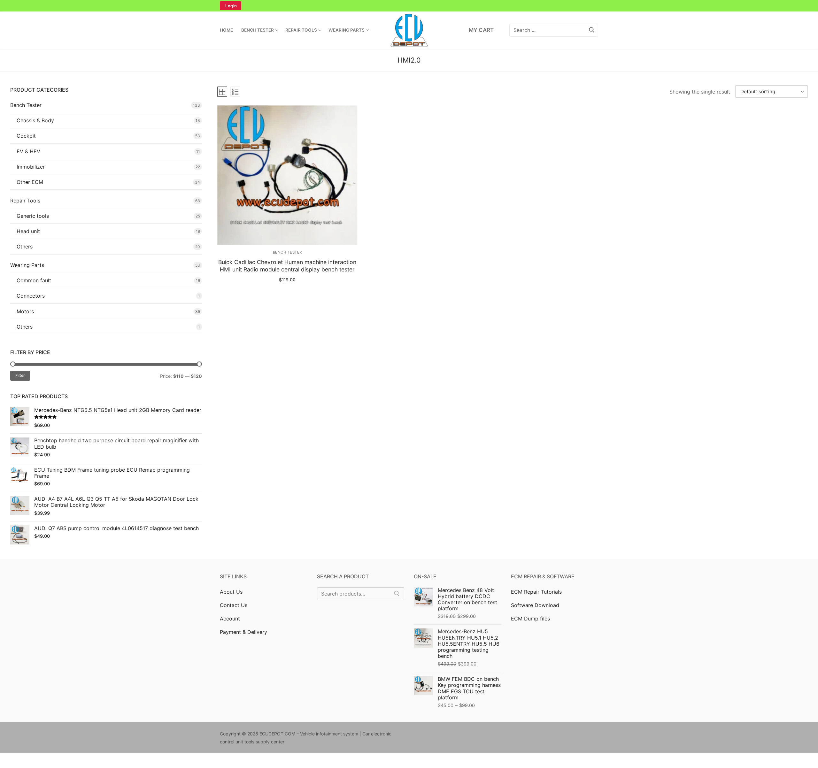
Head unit (28, 231)
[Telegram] (449, 5)
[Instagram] (382, 5)
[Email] (422, 5)
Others (25, 246)
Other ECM (30, 182)
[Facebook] (355, 5)
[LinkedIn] (409, 5)
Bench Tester (287, 252)
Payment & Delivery (243, 632)
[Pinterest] (395, 5)
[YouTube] (462, 5)
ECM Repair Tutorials (536, 592)
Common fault (34, 280)
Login (231, 5)
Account (230, 618)
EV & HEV (28, 151)
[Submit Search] (591, 30)
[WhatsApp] (436, 5)
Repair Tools (25, 200)
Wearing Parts (27, 265)
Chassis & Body (35, 120)
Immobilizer (31, 166)
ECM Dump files (530, 618)
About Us (231, 592)
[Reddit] (477, 735)
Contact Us (233, 605)
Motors (25, 311)
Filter (20, 375)
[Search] (397, 594)
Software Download (535, 605)
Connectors (31, 296)
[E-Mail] (497, 735)
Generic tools (33, 216)
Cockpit (26, 136)
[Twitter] (368, 5)
